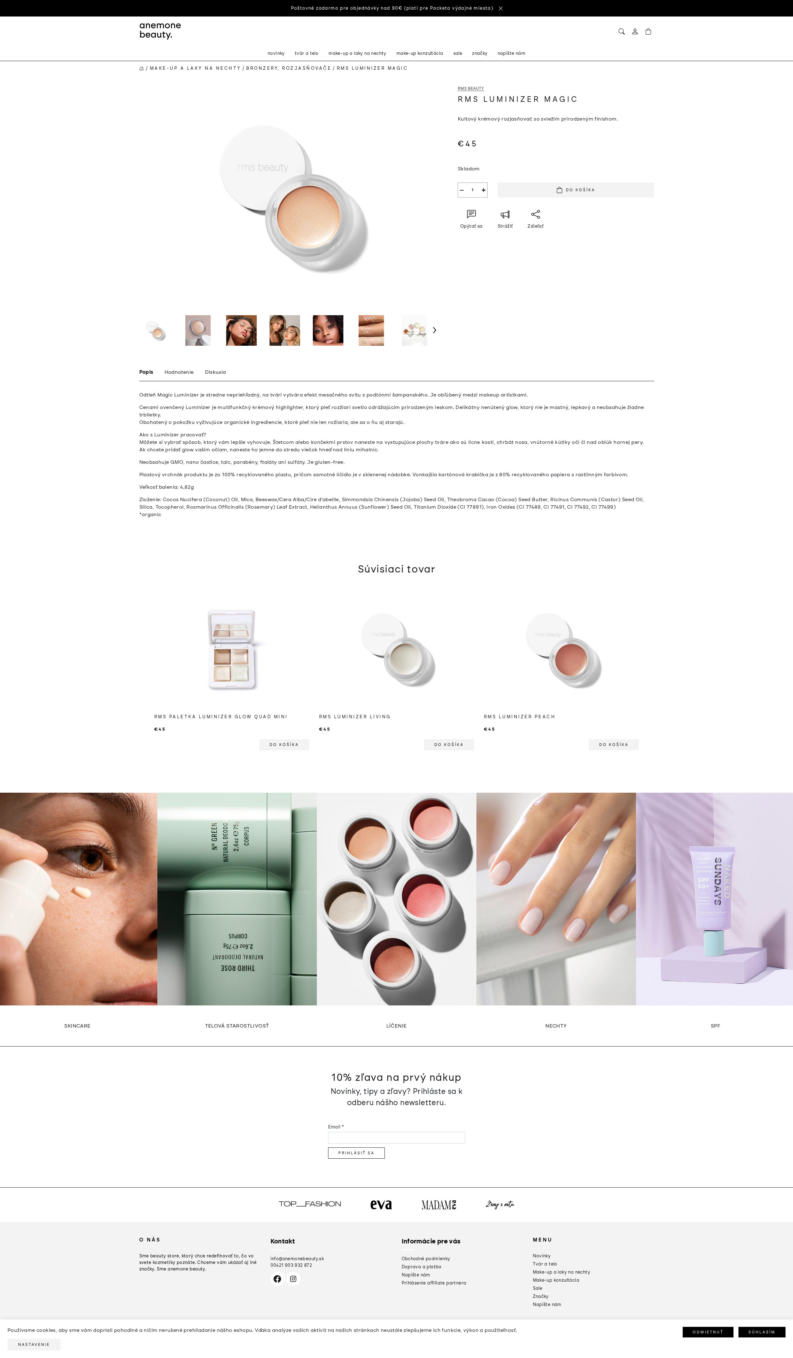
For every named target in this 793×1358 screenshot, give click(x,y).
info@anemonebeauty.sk (297, 1258)
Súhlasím (762, 1332)
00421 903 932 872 (291, 1265)
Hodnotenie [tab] (179, 372)
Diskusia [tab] (215, 372)
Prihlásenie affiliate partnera (434, 1283)
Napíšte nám (416, 1275)
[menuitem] (276, 53)
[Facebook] (277, 1279)
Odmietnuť (708, 1332)
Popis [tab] (146, 372)
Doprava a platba (422, 1267)
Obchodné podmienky (426, 1258)
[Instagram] (293, 1279)
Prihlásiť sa (356, 1153)
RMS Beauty (471, 88)
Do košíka (580, 190)
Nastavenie (34, 1344)
